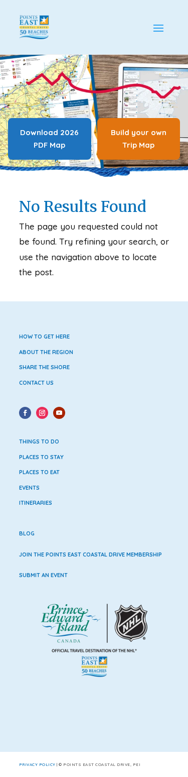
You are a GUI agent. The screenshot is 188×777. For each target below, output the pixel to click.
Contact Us (36, 382)
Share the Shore (44, 367)
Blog (27, 533)
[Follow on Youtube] (59, 413)
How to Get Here (44, 336)
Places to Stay (41, 457)
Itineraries (35, 502)
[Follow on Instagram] (42, 413)
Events (29, 487)
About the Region (46, 352)
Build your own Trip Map (138, 139)
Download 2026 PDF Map (49, 139)
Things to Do (39, 441)
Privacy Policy (37, 764)
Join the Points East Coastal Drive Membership (90, 554)
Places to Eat (39, 472)
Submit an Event (43, 575)
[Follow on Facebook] (25, 413)
